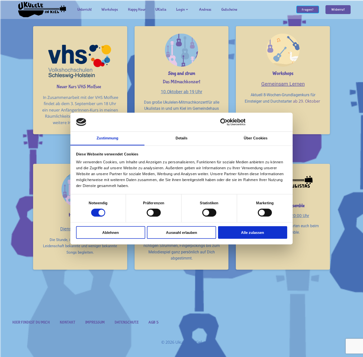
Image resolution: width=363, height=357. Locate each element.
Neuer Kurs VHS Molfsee (79, 87)
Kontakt (67, 322)
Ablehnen (110, 232)
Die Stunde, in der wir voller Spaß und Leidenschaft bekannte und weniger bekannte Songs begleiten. (80, 246)
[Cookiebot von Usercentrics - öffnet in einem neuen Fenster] (223, 122)
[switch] (154, 212)
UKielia (160, 9)
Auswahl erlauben (181, 232)
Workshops (109, 9)
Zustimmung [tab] (108, 138)
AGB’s (153, 322)
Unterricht (84, 9)
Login (180, 9)
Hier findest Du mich (31, 322)
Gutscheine (229, 9)
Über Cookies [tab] (255, 138)
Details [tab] (182, 138)
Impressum (95, 322)
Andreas (205, 9)
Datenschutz (127, 322)
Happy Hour (136, 9)
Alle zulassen (252, 232)
